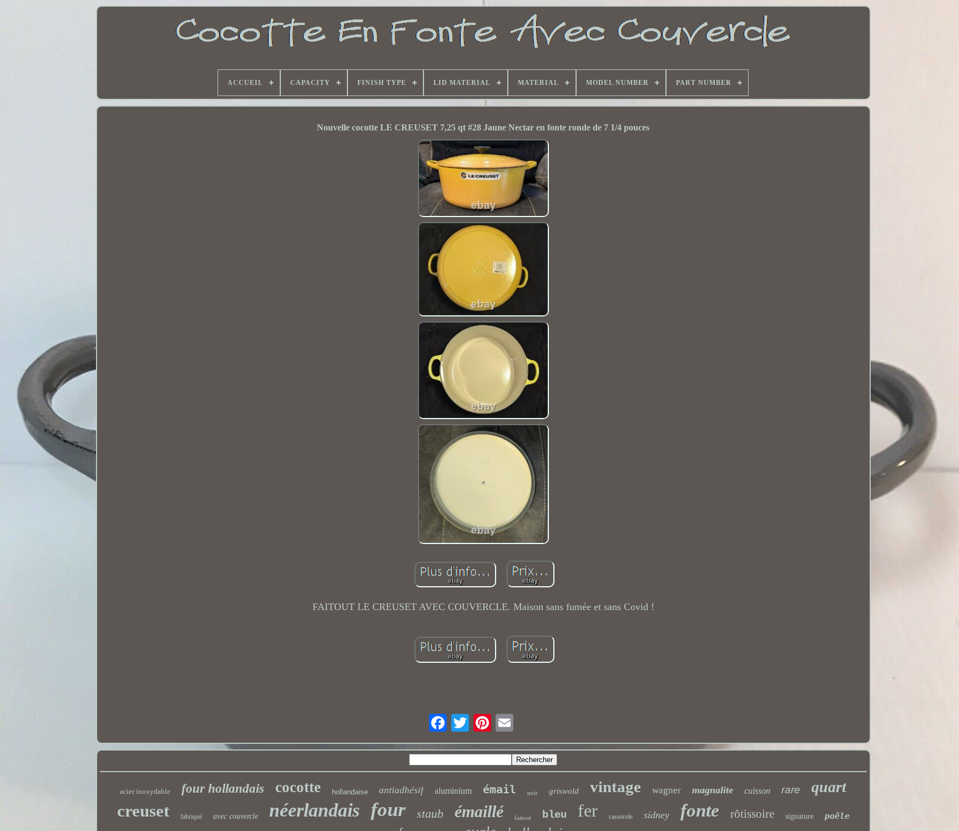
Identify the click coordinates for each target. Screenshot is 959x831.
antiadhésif (401, 790)
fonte (699, 810)
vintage (615, 786)
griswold (564, 791)
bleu (554, 815)
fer (588, 810)
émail (499, 789)
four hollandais (222, 788)
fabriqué (191, 816)
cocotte (298, 787)
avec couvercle (235, 816)
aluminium (453, 790)
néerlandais (314, 810)
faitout (522, 817)
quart (828, 786)
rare (790, 789)
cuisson (757, 790)
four (388, 809)
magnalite (712, 789)
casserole (621, 816)
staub (430, 813)
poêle (837, 816)
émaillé (479, 811)
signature (799, 816)
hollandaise (350, 792)
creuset (143, 810)
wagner (666, 790)
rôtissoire (752, 813)
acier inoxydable (145, 791)
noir (532, 792)
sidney (656, 814)
